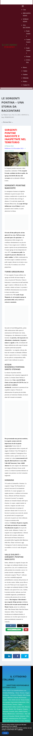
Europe (28, 56)
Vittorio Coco (7, 115)
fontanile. (21, 510)
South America (28, 50)
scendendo (14, 547)
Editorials (25, 78)
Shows (25, 67)
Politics (25, 81)
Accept (5, 733)
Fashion (25, 74)
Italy (2, 117)
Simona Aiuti (10, 146)
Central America (28, 42)
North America (28, 33)
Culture (25, 71)
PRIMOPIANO (9, 117)
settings (20, 729)
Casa (24, 9)
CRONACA (25, 115)
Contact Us (26, 85)
